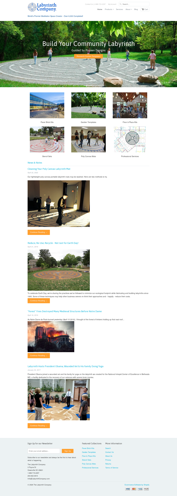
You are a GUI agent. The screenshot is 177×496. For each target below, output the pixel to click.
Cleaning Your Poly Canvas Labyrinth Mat (49, 169)
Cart (146, 9)
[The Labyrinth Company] (47, 7)
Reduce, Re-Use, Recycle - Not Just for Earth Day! (53, 243)
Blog (136, 9)
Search (108, 448)
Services (119, 9)
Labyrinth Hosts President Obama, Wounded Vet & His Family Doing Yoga (65, 366)
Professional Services (90, 467)
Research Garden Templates (88, 56)
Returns (108, 463)
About (129, 9)
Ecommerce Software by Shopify (137, 484)
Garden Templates (89, 452)
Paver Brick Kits (88, 448)
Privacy (108, 460)
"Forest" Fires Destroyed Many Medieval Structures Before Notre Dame (65, 311)
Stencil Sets (86, 460)
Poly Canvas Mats (89, 463)
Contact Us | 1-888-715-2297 (95, 4)
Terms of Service (111, 467)
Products (109, 9)
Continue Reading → (38, 232)
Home (99, 9)
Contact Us (109, 452)
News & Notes (35, 162)
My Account (112, 4)
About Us (108, 456)
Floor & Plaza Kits (89, 456)
